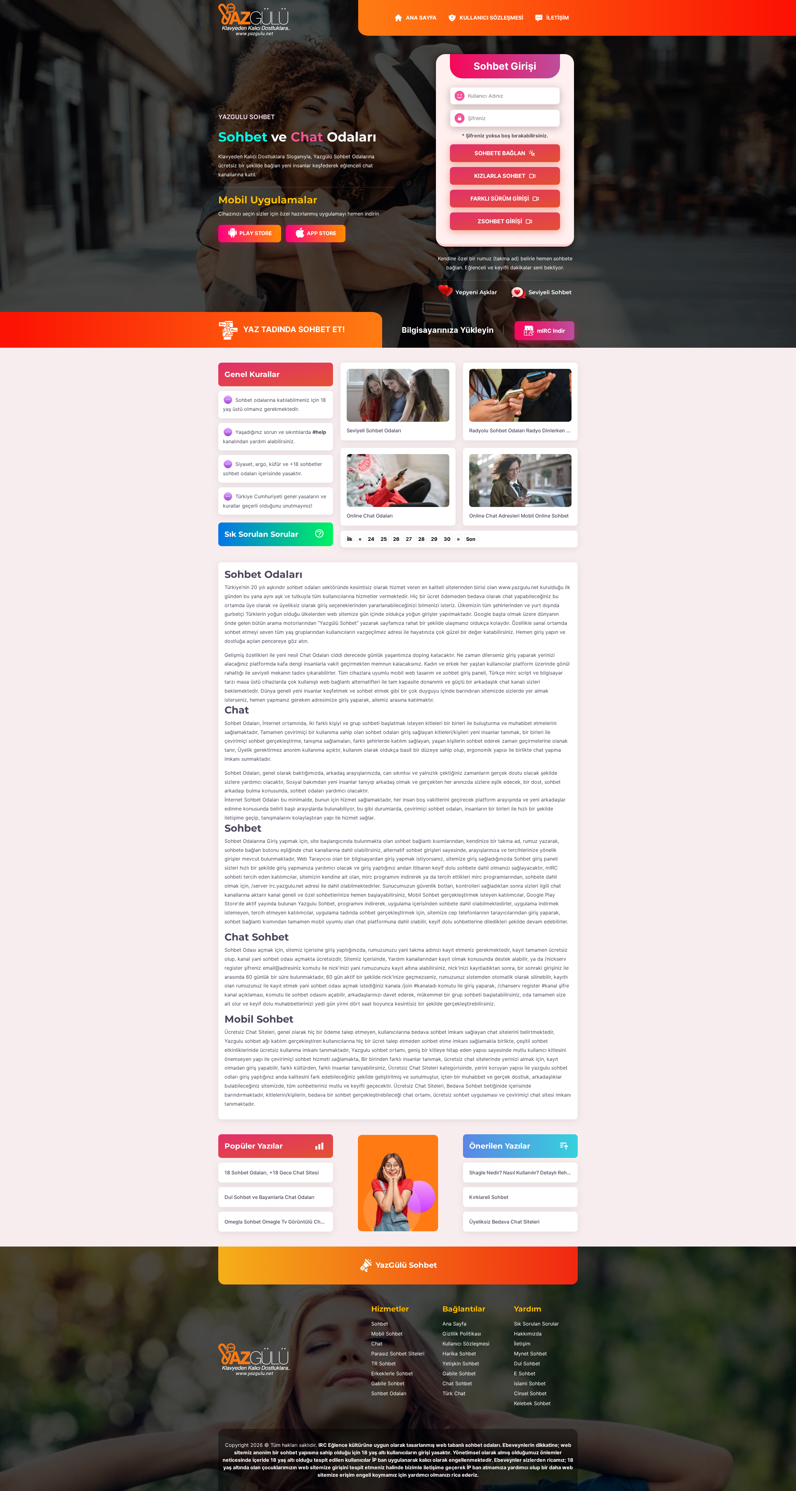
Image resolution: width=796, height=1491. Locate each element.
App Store (321, 233)
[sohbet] (257, 19)
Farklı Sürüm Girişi (500, 198)
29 (434, 539)
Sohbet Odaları (388, 1393)
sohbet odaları (304, 587)
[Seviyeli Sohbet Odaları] (398, 395)
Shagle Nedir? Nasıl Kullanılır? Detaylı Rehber (522, 1172)
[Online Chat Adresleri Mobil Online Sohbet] (520, 480)
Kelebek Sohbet (532, 1403)
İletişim (557, 18)
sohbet (232, 921)
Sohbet (379, 1324)
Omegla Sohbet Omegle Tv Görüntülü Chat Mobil (282, 1222)
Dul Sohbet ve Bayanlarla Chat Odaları (269, 1197)
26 (396, 539)
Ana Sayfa (421, 18)
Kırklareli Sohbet (488, 1197)
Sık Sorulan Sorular (536, 1324)
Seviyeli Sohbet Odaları (374, 430)
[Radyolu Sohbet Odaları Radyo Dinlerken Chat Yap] (520, 395)
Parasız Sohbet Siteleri (397, 1353)
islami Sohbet (530, 1383)
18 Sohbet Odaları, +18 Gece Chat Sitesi (271, 1172)
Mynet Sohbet (530, 1353)
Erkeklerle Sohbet (392, 1373)
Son (470, 539)
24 (371, 539)
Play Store (255, 233)
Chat (376, 1343)
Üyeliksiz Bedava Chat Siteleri (504, 1222)
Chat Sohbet (457, 1383)
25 (384, 539)
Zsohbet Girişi (500, 221)
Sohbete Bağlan (500, 153)
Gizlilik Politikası (461, 1334)
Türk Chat (453, 1393)
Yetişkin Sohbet (460, 1363)
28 (421, 539)
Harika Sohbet (459, 1353)
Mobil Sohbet (387, 1334)
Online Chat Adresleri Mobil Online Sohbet (519, 516)
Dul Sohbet (527, 1363)
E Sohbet (524, 1373)
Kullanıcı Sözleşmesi (490, 18)
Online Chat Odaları (370, 516)
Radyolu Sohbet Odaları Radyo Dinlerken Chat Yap (528, 430)
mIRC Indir (551, 330)
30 (447, 539)
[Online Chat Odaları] (398, 480)
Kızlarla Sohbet (500, 176)
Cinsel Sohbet (530, 1393)
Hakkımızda (528, 1334)
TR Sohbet (383, 1363)
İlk (349, 539)
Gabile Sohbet (388, 1383)
